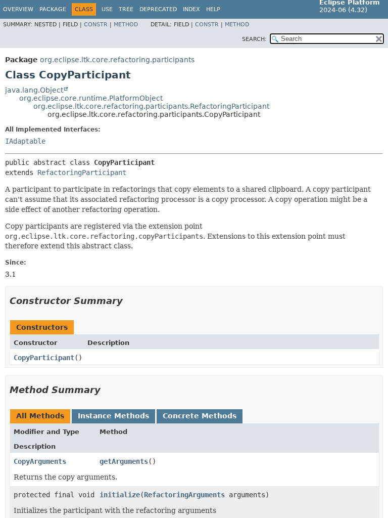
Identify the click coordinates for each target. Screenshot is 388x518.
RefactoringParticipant (81, 172)
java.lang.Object (34, 90)
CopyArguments (40, 461)
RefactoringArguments (184, 495)
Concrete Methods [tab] (199, 416)
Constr (96, 24)
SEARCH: (254, 39)
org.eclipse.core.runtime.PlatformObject (91, 98)
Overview (18, 9)
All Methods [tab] (40, 416)
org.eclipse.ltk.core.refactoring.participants (117, 60)
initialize (120, 495)
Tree (126, 9)
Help (213, 9)
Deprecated (158, 9)
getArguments (124, 461)
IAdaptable (25, 141)
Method (126, 24)
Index (191, 9)
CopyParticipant (44, 358)
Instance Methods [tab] (113, 416)
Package (52, 9)
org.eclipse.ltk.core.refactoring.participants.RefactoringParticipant (151, 106)
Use (107, 9)
